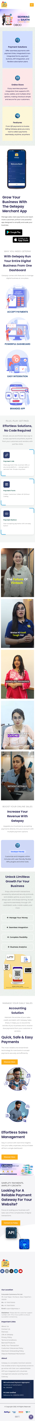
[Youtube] (20, 1271)
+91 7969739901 (9, 1305)
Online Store (17, 84)
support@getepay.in (13, 1308)
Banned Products (8, 1343)
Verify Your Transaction (10, 1345)
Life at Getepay (7, 1334)
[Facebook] (2, 1271)
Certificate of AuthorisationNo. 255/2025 (16, 1385)
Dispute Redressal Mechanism (13, 1354)
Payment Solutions (17, 47)
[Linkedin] (16, 1271)
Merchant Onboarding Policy (12, 1351)
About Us (5, 1326)
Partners (4, 1332)
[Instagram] (11, 1271)
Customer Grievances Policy (12, 1348)
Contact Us (5, 1329)
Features (17, 122)
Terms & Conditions (9, 1340)
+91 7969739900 (9, 1302)
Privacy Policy (6, 1337)
